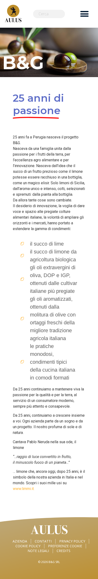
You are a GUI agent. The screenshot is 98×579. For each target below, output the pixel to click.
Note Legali (38, 550)
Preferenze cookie (65, 546)
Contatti (43, 541)
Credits (63, 550)
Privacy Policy (72, 541)
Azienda (20, 541)
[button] (84, 14)
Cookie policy (27, 546)
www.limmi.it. (23, 488)
